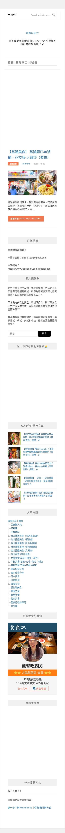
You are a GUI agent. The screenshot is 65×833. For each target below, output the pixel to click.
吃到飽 (14, 528)
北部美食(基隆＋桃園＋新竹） (25, 558)
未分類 (14, 606)
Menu (14, 15)
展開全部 (12, 521)
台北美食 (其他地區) (20, 554)
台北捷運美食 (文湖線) (22, 550)
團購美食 (15, 591)
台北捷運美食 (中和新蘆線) (24, 546)
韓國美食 (15, 583)
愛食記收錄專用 (18, 602)
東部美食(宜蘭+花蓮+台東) (24, 565)
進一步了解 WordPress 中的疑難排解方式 (29, 807)
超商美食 (15, 598)
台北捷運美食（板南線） (23, 539)
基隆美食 (13, 164)
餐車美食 (15, 595)
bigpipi (26, 164)
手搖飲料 (15, 532)
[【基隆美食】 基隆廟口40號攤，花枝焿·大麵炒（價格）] (32, 182)
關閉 (20, 521)
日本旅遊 (15, 580)
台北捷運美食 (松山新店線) (24, 543)
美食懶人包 (16, 524)
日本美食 (15, 576)
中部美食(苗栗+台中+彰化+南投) (27, 561)
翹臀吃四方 (32, 33)
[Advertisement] (32, 113)
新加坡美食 (16, 587)
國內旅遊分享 (17, 569)
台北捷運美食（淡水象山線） (25, 535)
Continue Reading (30, 219)
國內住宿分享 (17, 572)
